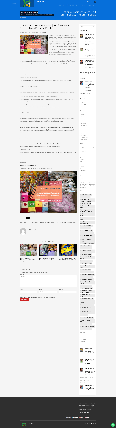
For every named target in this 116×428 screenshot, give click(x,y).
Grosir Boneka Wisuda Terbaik (86, 228)
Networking (83, 123)
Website (61, 289)
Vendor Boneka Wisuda (86, 324)
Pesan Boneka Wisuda (87, 277)
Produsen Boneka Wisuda (87, 288)
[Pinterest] (90, 2)
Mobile (82, 121)
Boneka (44, 32)
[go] (93, 26)
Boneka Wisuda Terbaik (86, 211)
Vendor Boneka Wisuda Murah (88, 326)
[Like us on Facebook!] (89, 424)
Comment (22, 274)
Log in (82, 133)
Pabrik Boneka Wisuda (86, 269)
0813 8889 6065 (40, 1)
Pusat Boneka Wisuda (85, 295)
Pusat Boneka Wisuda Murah (87, 298)
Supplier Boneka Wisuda (88, 305)
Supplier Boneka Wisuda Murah (85, 308)
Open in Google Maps (84, 412)
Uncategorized (84, 125)
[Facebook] (86, 2)
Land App (83, 119)
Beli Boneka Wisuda (86, 194)
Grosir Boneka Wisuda (87, 225)
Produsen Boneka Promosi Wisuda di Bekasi (53, 222)
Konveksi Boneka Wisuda (87, 263)
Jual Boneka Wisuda (86, 254)
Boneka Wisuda (86, 203)
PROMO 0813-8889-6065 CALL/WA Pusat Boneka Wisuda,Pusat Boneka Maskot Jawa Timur (47, 258)
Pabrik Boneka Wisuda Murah (87, 272)
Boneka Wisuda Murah (86, 206)
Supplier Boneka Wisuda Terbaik (85, 312)
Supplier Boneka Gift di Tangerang (30, 223)
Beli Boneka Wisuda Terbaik (85, 200)
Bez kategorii (83, 114)
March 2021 (83, 104)
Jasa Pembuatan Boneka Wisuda (86, 248)
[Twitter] (88, 2)
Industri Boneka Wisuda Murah (88, 243)
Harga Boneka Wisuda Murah (87, 233)
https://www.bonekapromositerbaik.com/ (28, 165)
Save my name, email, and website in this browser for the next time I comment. (37, 297)
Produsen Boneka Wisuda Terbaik (86, 291)
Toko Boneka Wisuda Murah (87, 317)
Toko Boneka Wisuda (84, 315)
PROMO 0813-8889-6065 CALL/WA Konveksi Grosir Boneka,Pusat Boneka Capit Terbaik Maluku (89, 37)
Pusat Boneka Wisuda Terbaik (86, 301)
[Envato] (92, 2)
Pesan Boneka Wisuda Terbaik (86, 282)
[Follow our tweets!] (91, 424)
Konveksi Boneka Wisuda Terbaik (86, 266)
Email (40, 289)
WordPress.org (84, 139)
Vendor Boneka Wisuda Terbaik (86, 328)
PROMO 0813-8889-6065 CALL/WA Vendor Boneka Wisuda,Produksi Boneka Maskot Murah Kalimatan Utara (68, 259)
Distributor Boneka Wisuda (86, 214)
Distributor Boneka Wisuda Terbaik (85, 222)
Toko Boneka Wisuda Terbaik (85, 321)
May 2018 (83, 106)
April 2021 (83, 102)
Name (21, 289)
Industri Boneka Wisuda (85, 240)
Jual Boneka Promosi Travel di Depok (37, 222)
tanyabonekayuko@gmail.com (87, 405)
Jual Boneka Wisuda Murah (85, 257)
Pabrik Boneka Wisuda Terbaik (88, 274)
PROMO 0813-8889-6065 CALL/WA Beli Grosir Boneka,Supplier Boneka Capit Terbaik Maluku (87, 74)
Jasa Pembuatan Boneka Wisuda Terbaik (85, 251)
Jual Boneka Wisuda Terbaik (87, 260)
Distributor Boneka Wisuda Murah (86, 218)
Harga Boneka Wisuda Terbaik (86, 236)
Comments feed (84, 137)
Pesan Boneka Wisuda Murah (87, 279)
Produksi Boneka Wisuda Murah (86, 285)
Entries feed (83, 135)
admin (22, 32)
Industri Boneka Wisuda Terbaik (86, 245)
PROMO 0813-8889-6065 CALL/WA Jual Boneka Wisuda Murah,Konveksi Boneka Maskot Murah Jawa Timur (28, 259)
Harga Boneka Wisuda (87, 230)
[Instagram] (95, 424)
